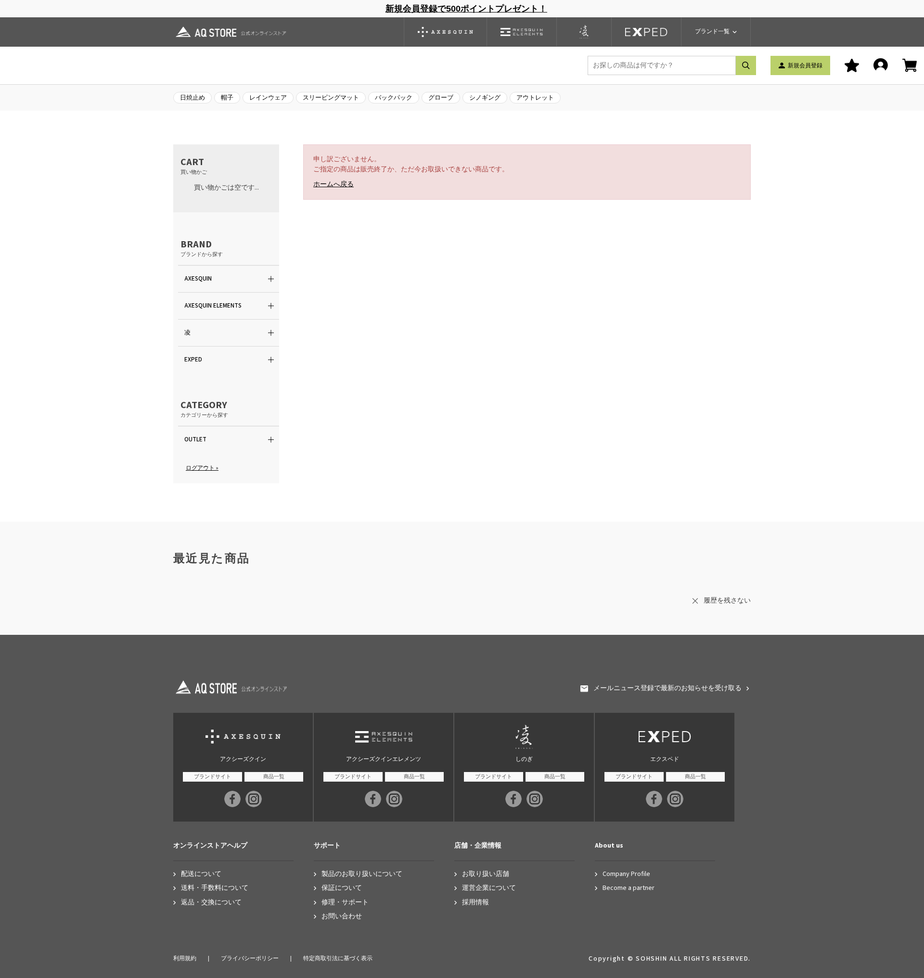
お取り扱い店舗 (485, 874)
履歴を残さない (727, 600)
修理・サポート (345, 902)
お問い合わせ (341, 916)
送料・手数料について (214, 888)
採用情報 (475, 902)
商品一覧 (273, 776)
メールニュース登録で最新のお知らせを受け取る (667, 688)
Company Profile (626, 874)
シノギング (484, 97)
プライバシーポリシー (250, 958)
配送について (201, 874)
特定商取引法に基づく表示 (337, 958)
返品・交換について (211, 902)
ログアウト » (202, 468)
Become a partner (628, 888)
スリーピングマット (331, 97)
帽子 (227, 97)
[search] (746, 65)
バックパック (393, 97)
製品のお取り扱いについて (361, 874)
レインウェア (268, 97)
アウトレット (535, 97)
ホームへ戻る (333, 184)
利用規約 (184, 958)
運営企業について (489, 888)
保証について (341, 888)
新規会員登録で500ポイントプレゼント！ (466, 8)
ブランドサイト (212, 776)
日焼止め (192, 97)
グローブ (440, 97)
